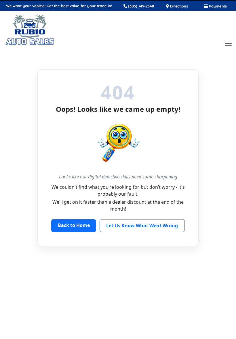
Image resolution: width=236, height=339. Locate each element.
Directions (178, 6)
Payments (217, 6)
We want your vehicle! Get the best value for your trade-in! (59, 5)
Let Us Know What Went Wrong (142, 225)
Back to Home (74, 225)
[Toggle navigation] (228, 43)
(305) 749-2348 (140, 6)
